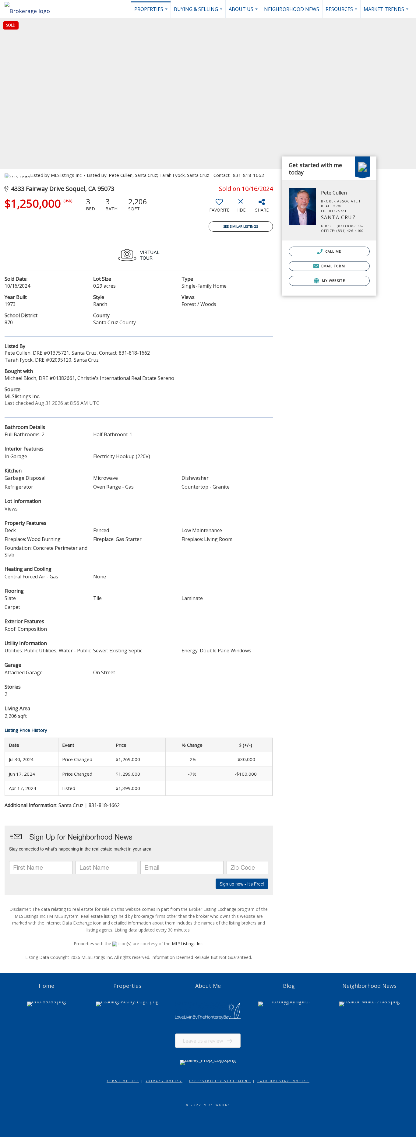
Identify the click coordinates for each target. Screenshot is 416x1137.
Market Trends (387, 12)
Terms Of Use (123, 1081)
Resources (342, 12)
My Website (333, 280)
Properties (151, 12)
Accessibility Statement (220, 1081)
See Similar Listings (240, 226)
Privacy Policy (164, 1081)
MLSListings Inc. (187, 943)
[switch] (219, 207)
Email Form (332, 266)
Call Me (332, 251)
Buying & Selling (199, 12)
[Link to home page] (30, 9)
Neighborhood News (291, 9)
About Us (244, 12)
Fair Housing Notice (283, 1081)
